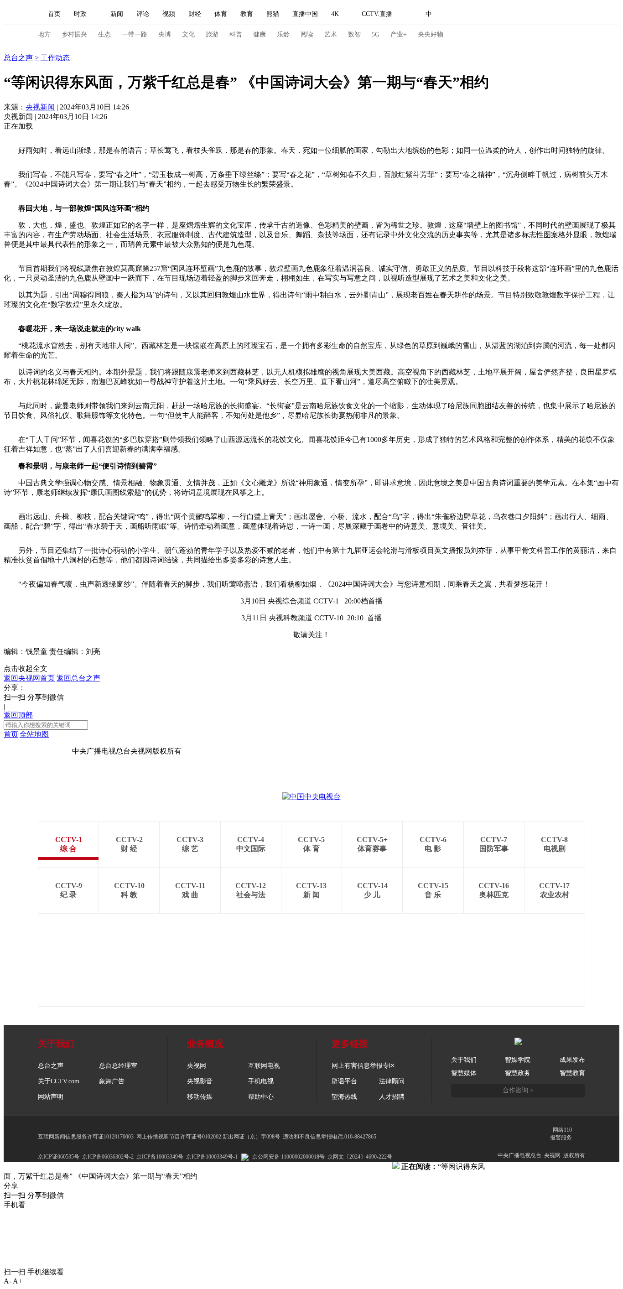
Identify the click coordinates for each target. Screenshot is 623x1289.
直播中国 (305, 13)
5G (375, 34)
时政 (80, 13)
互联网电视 (264, 1065)
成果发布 (572, 1059)
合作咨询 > (518, 1090)
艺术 (330, 34)
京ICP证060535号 (58, 1157)
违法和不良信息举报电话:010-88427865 (329, 1136)
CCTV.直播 (377, 13)
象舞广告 (112, 1081)
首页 (54, 13)
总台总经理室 (118, 1065)
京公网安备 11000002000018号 (288, 1157)
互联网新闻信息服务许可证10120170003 (86, 1136)
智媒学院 (517, 1059)
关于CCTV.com (58, 1081)
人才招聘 (392, 1096)
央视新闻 (40, 107)
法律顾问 (392, 1081)
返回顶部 (18, 715)
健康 (259, 34)
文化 (188, 34)
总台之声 (18, 48)
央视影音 (200, 1081)
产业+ (398, 34)
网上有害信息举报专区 (363, 1065)
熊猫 (272, 13)
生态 (104, 34)
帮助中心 (261, 1096)
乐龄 (283, 34)
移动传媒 (200, 1096)
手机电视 (261, 1081)
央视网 (196, 1065)
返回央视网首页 (29, 678)
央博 (164, 34)
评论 (142, 13)
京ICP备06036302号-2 (108, 1157)
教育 (246, 13)
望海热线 (344, 1096)
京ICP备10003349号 (159, 1157)
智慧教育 (572, 1073)
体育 (220, 13)
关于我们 (464, 1059)
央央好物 (430, 34)
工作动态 (55, 58)
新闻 (116, 13)
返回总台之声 (78, 678)
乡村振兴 (74, 34)
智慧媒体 (464, 1073)
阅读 (307, 34)
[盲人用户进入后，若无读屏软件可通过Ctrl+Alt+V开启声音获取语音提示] (521, 14)
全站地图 (34, 734)
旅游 (212, 34)
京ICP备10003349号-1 (38, 751)
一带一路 (134, 34)
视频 (168, 13)
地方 (44, 34)
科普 (235, 34)
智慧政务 (517, 1073)
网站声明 (50, 1096)
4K (335, 13)
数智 (354, 34)
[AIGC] (476, 14)
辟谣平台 (344, 1081)
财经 (194, 13)
